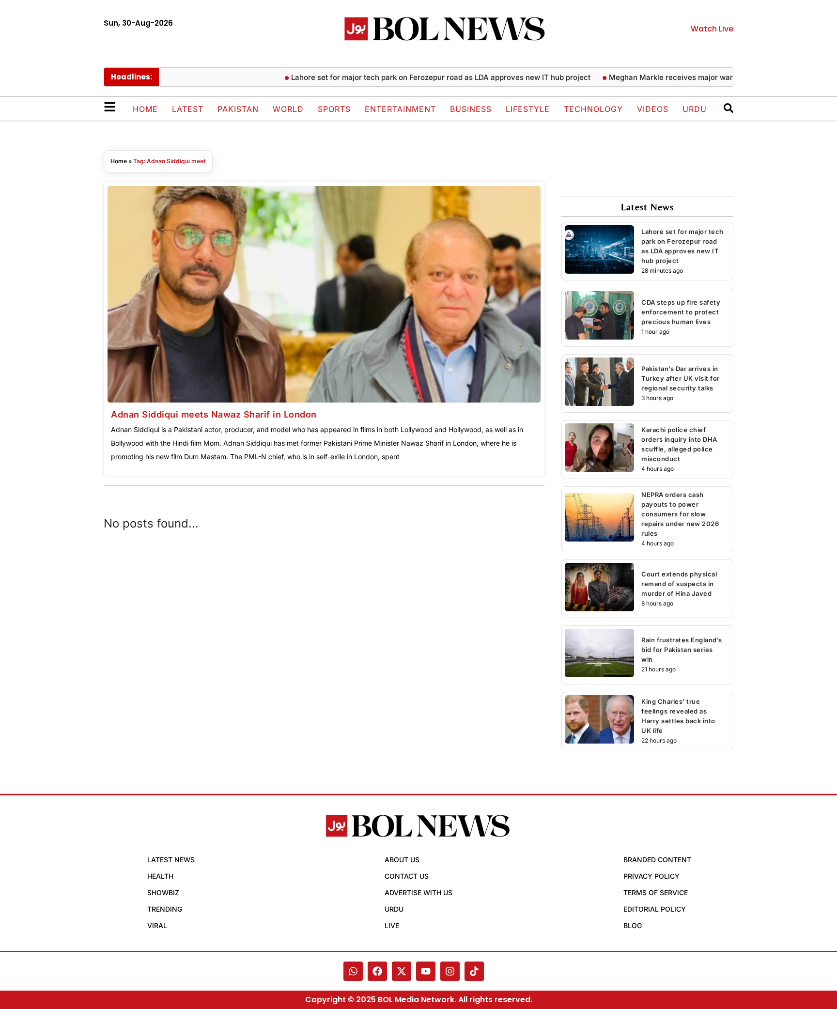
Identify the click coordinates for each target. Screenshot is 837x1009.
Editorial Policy (654, 909)
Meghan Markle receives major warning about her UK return (695, 77)
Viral (157, 925)
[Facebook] (377, 971)
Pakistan (238, 109)
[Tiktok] (474, 971)
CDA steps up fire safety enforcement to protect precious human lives (680, 312)
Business (471, 109)
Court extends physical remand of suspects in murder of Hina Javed (679, 583)
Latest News (171, 859)
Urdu (694, 109)
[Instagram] (450, 971)
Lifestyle (528, 109)
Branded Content (657, 859)
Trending (164, 909)
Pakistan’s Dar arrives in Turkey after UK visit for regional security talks (680, 378)
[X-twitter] (401, 971)
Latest (187, 109)
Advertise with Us (418, 892)
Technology (593, 109)
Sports (334, 109)
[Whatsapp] (353, 971)
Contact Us (407, 876)
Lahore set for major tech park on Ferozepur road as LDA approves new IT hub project (422, 77)
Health (160, 876)
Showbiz (163, 892)
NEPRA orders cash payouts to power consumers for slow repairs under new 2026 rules (680, 514)
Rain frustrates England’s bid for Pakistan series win (681, 649)
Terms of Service (655, 892)
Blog (632, 925)
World (288, 109)
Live (392, 925)
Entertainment (400, 109)
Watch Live (712, 28)
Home (145, 109)
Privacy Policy (651, 876)
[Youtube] (425, 971)
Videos (652, 109)
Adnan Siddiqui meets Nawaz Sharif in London (214, 414)
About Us (402, 859)
